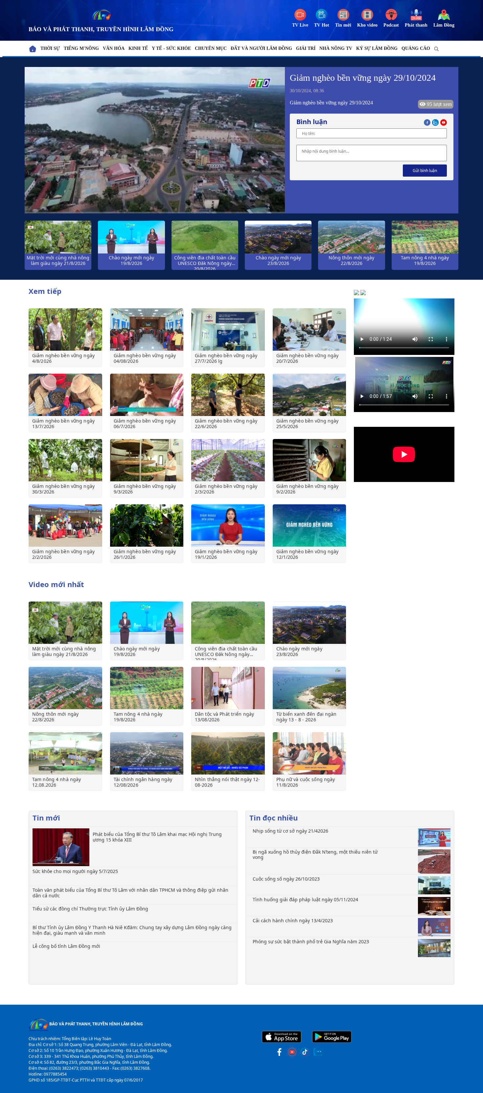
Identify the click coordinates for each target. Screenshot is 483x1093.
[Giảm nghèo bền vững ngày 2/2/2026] (65, 525)
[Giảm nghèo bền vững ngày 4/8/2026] (65, 329)
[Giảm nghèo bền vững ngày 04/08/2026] (147, 329)
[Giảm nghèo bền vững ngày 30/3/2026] (65, 460)
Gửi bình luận (425, 170)
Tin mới (343, 25)
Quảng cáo (416, 48)
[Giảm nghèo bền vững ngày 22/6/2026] (228, 395)
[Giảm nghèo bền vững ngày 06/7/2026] (147, 395)
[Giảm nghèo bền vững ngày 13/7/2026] (65, 395)
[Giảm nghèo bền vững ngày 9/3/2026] (147, 460)
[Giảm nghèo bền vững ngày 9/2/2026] (309, 460)
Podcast (391, 25)
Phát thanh (416, 25)
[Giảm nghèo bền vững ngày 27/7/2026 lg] (228, 329)
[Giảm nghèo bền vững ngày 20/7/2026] (309, 329)
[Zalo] (436, 121)
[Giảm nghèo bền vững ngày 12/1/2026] (309, 525)
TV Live (300, 25)
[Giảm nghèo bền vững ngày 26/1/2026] (147, 525)
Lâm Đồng (443, 25)
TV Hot (321, 25)
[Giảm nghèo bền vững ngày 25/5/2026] (309, 395)
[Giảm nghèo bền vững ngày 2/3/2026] (228, 460)
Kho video (367, 25)
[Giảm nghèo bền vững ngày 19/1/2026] (228, 525)
